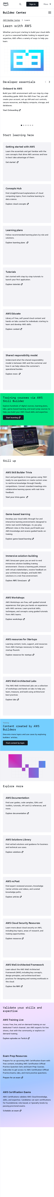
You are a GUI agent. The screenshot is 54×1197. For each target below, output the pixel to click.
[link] (27, 20)
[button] (20, 4)
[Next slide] (49, 81)
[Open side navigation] (49, 12)
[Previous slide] (45, 81)
